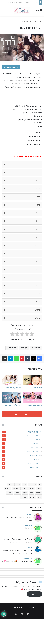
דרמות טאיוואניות (34, 451)
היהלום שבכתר (37, 388)
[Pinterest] (22, 358)
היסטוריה (35, 348)
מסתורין (7, 489)
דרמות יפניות (36, 443)
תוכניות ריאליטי (35, 455)
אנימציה (37, 459)
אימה (24, 484)
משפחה (38, 493)
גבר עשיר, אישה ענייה (13, 388)
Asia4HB (37, 21)
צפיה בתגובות (22, 414)
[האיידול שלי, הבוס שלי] (11, 397)
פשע (39, 497)
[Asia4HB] (22, 10)
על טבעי (17, 493)
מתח (31, 493)
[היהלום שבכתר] (32, 380)
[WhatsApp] (16, 358)
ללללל (29, 536)
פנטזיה (10, 493)
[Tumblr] (27, 358)
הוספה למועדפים (10, 67)
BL (40, 484)
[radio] (32, 334)
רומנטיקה (11, 348)
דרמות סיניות (36, 447)
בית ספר (11, 484)
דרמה (39, 489)
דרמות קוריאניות (27, 21)
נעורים (25, 493)
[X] (33, 358)
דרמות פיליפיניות (34, 463)
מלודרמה (15, 489)
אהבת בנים (33, 484)
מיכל (30, 547)
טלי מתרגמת (27, 525)
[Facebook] (39, 358)
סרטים (38, 439)
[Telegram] (10, 358)
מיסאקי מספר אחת (35, 405)
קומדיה (23, 348)
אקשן (18, 484)
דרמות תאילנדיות (34, 435)
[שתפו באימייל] (4, 358)
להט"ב (23, 489)
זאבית (29, 514)
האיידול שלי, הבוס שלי (13, 405)
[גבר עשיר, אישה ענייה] (11, 380)
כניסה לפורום (34, 594)
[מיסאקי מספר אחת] (32, 397)
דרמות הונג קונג (35, 467)
